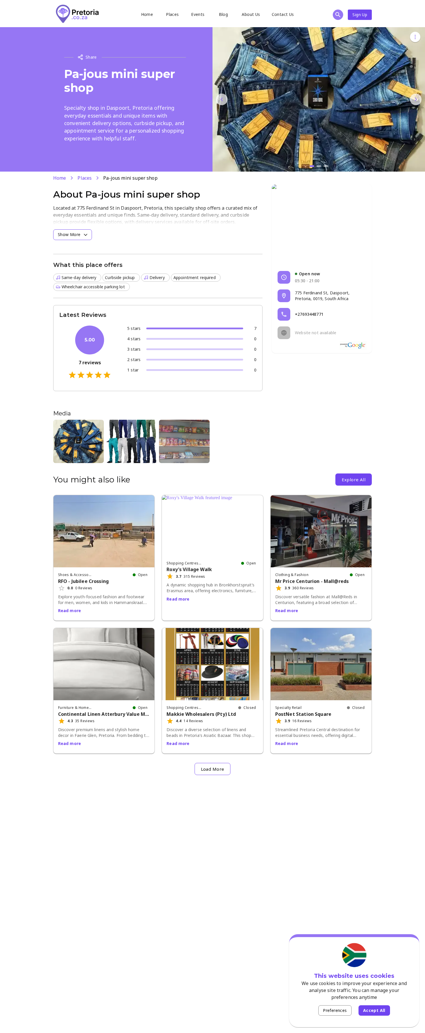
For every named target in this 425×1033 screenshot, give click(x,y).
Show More (69, 234)
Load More (212, 769)
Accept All (374, 1010)
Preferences (335, 1010)
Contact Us (283, 14)
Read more (69, 610)
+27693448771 (309, 314)
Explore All (354, 479)
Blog (223, 14)
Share (91, 57)
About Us (251, 14)
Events (197, 14)
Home (147, 14)
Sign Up (359, 14)
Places (172, 14)
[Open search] (338, 15)
